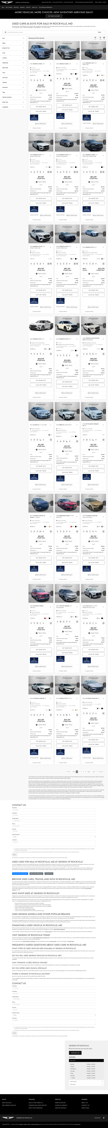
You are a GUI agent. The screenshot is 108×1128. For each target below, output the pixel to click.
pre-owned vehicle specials (28, 909)
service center (53, 941)
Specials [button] (16, 7)
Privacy (29, 1124)
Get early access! (54, 16)
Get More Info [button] (41, 106)
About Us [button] (34, 7)
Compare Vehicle (36, 128)
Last (94, 771)
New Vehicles (6, 1102)
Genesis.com (77, 1124)
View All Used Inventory (20, 873)
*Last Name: (14, 813)
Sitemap (25, 1124)
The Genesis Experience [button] (45, 7)
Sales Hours (73, 1060)
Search (99, 32)
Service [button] (28, 7)
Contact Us (48, 873)
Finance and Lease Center (37, 1105)
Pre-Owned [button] (9, 7)
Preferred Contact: (16, 834)
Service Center (60, 1102)
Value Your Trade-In (36, 1102)
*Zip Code (14, 829)
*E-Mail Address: (15, 818)
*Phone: (13, 823)
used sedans (26, 906)
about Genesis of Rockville (29, 941)
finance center (30, 907)
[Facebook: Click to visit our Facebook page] (103, 1117)
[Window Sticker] (103, 80)
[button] (51, 50)
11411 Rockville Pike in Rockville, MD (41, 937)
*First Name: (14, 807)
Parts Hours (73, 1084)
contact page (71, 941)
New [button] (3, 7)
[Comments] (51, 80)
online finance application (59, 929)
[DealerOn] (6, 1124)
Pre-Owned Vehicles (9, 1105)
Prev (73, 771)
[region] (41, 99)
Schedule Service (61, 1105)
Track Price (42, 90)
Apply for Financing (36, 873)
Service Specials (60, 1108)
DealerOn (21, 1124)
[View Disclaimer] (43, 80)
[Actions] (50, 64)
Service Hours (73, 1081)
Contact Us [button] (75, 1053)
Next (89, 771)
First (68, 771)
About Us (85, 1102)
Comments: (14, 839)
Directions (85, 1108)
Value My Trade (41, 111)
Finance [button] (22, 7)
